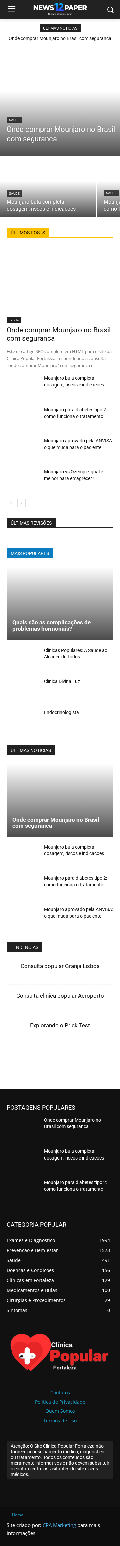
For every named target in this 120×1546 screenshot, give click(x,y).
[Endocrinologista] (23, 722)
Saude (14, 120)
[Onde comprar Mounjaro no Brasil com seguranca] (60, 102)
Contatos (60, 1392)
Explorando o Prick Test (60, 1025)
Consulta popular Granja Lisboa (60, 966)
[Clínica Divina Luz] (23, 691)
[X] (49, 1055)
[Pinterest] (65, 1055)
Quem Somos (60, 1411)
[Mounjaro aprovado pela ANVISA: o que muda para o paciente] (23, 450)
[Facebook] (34, 1055)
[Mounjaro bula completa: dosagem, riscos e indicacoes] (48, 187)
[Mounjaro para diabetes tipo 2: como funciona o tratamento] (23, 419)
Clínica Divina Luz (62, 681)
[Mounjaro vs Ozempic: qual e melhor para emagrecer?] (23, 481)
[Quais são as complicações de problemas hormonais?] (60, 603)
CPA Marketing (59, 1525)
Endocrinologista (61, 712)
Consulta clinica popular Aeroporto (60, 995)
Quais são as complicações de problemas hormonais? (51, 625)
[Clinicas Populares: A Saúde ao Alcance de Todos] (23, 660)
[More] (96, 1055)
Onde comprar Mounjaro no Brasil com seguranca (60, 38)
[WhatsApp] (80, 1055)
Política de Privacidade (60, 1402)
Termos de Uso (60, 1420)
